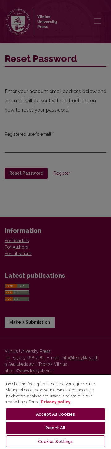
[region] (55, 411)
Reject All (55, 427)
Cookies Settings (55, 441)
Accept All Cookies (55, 414)
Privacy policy (55, 402)
